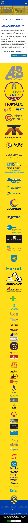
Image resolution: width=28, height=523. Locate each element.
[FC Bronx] (2, 2)
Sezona (7, 506)
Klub (2, 506)
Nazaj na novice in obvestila (19, 55)
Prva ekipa (13, 506)
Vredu (9, 520)
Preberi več (18, 520)
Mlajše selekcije (22, 506)
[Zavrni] (26, 519)
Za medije (14, 509)
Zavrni (13, 520)
